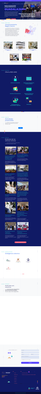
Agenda (26, 3)
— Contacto (15, 383)
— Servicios (15, 376)
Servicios (22, 3)
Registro (8, 19)
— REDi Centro (16, 374)
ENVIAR (30, 362)
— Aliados (15, 381)
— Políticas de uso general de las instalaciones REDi (29, 374)
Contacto (36, 3)
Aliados (32, 3)
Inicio (13, 3)
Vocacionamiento (17, 3)
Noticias (29, 3)
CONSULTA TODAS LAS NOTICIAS (20, 242)
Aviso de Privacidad (27, 359)
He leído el (26, 359)
